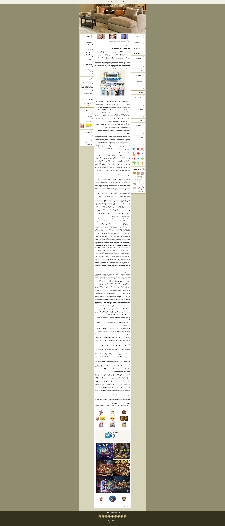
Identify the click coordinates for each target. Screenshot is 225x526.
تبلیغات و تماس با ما (109, 1)
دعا (142, 112)
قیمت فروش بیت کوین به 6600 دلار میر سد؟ (87, 96)
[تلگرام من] (121, 516)
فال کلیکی (141, 120)
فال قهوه (142, 79)
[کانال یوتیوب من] (103, 516)
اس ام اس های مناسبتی (123, 1)
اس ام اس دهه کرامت (140, 51)
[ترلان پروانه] (112, 36)
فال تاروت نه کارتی (89, 62)
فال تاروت (135, 1)
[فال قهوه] (121, 468)
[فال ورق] (104, 485)
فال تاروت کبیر (89, 42)
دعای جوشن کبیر (140, 109)
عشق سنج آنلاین (140, 129)
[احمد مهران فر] (124, 36)
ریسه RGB (141, 137)
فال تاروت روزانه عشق (88, 69)
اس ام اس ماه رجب (140, 46)
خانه (144, 1)
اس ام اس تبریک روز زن (139, 40)
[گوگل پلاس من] (106, 516)
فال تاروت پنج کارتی (89, 57)
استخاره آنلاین (116, 1)
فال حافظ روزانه (89, 116)
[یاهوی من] (125, 516)
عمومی (123, 506)
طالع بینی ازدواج (140, 101)
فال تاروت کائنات (89, 47)
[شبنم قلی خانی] (101, 36)
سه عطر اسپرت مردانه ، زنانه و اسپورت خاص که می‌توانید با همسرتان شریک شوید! (87, 87)
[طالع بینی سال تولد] (138, 181)
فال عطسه (90, 136)
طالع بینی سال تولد (140, 191)
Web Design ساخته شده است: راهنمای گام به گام (87, 100)
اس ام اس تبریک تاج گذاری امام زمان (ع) (139, 42)
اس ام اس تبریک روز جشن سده (138, 53)
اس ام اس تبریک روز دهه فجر (138, 48)
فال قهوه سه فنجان (140, 81)
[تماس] (112, 516)
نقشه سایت (108, 522)
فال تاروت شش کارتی (88, 59)
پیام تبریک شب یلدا (89, 121)
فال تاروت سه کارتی (89, 52)
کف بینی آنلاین (141, 92)
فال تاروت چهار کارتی (88, 54)
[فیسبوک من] (118, 516)
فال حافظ (140, 1)
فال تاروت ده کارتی (89, 64)
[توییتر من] (109, 516)
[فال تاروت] (121, 451)
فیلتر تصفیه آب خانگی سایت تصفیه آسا (113, 10)
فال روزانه (130, 1)
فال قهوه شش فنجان (140, 83)
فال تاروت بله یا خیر (89, 71)
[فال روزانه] (104, 451)
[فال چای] (121, 485)
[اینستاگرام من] (115, 516)
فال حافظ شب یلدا (89, 119)
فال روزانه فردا (89, 144)
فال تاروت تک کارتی (89, 49)
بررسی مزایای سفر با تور (88, 91)
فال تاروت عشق (89, 67)
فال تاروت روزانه (89, 40)
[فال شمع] (104, 468)
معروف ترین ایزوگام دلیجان (88, 103)
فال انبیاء (142, 70)
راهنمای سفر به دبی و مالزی (87, 93)
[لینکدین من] (100, 516)
